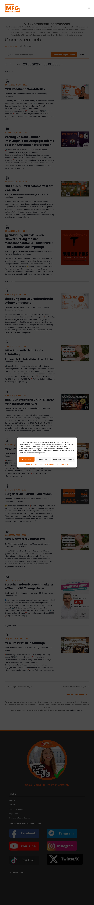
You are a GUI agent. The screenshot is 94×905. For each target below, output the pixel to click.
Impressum (64, 464)
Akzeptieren (27, 459)
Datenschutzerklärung (34, 464)
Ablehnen (43, 459)
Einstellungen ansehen (63, 459)
